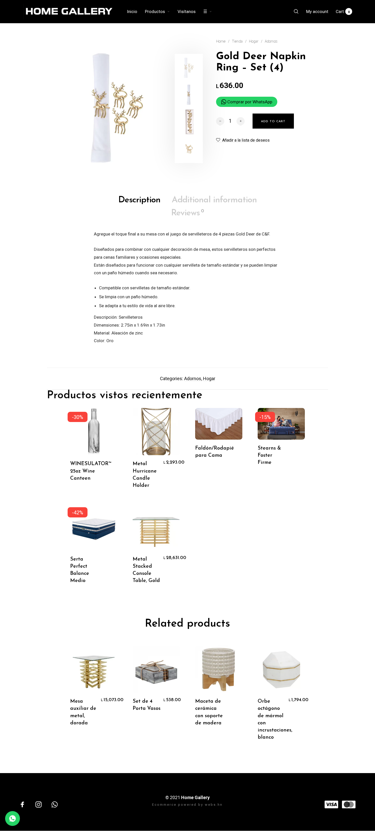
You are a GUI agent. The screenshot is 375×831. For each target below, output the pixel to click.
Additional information (214, 200)
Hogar (253, 41)
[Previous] (61, 108)
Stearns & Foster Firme (269, 455)
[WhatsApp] (55, 804)
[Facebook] (22, 804)
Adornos (271, 41)
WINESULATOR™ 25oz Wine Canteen (90, 471)
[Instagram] (38, 804)
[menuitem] (136, 11)
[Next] (165, 108)
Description (139, 200)
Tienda (237, 41)
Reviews (187, 213)
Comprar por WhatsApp (249, 101)
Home (221, 41)
